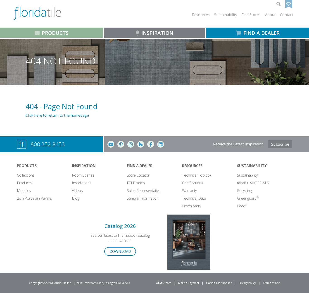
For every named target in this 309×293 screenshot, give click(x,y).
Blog (75, 198)
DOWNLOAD (120, 251)
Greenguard (248, 198)
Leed (242, 205)
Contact (286, 14)
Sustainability (247, 175)
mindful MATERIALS (253, 182)
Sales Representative (144, 190)
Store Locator (138, 175)
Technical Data (194, 198)
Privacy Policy (247, 283)
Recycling (244, 190)
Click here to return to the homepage (57, 115)
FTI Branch (136, 182)
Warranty (189, 190)
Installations (81, 182)
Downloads (191, 205)
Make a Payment (188, 283)
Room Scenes (83, 175)
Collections (26, 175)
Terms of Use (271, 283)
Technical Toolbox (197, 175)
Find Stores (251, 14)
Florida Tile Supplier (219, 283)
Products (24, 182)
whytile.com (163, 283)
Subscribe (280, 144)
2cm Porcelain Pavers (34, 198)
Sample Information (143, 198)
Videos (77, 190)
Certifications (192, 182)
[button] (201, 14)
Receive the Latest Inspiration (238, 144)
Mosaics (24, 190)
